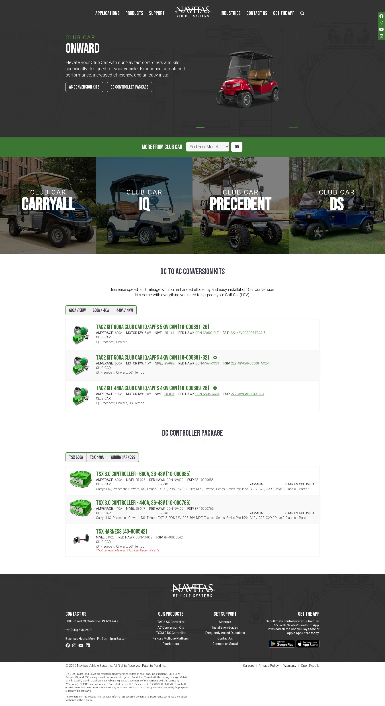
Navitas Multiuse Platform (171, 638)
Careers (248, 666)
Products (134, 14)
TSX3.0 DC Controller (171, 633)
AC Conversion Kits (84, 87)
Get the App (284, 14)
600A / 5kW (77, 310)
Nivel (159, 333)
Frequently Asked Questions (225, 633)
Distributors (171, 644)
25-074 (169, 394)
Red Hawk (186, 333)
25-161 (169, 333)
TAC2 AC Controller (170, 622)
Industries (231, 14)
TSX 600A (76, 457)
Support (157, 14)
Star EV (291, 484)
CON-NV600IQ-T (207, 333)
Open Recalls (310, 666)
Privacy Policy (269, 666)
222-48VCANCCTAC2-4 (247, 394)
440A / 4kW (124, 310)
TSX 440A (97, 457)
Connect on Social (225, 644)
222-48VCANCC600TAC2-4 (250, 363)
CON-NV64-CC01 (207, 363)
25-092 (169, 363)
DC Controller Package (129, 87)
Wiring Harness (123, 457)
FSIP (226, 333)
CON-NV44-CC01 (207, 394)
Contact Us (256, 14)
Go (237, 147)
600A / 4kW (101, 310)
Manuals (225, 622)
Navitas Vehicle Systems (192, 12)
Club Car (103, 337)
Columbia (307, 484)
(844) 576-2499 (81, 630)
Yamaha (256, 484)
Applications (107, 14)
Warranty (289, 666)
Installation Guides (225, 627)
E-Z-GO (163, 484)
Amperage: (105, 333)
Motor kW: (135, 333)
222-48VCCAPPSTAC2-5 (247, 333)
